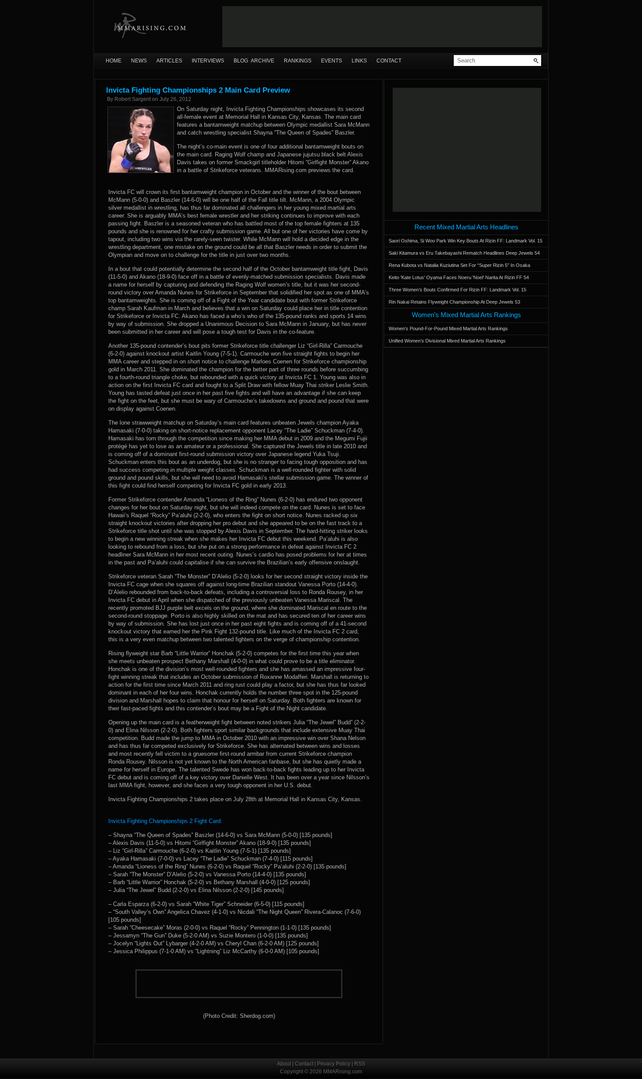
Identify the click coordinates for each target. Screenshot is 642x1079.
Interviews (208, 61)
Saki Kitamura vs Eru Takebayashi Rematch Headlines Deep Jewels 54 (464, 253)
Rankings (297, 61)
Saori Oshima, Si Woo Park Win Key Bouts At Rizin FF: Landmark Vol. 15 (465, 240)
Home (113, 61)
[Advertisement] (382, 26)
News (139, 61)
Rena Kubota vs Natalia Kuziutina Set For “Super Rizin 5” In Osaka (459, 265)
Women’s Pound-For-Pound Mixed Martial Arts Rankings (448, 328)
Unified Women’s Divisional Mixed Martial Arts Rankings (447, 340)
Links (359, 61)
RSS (359, 1064)
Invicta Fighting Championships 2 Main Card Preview (198, 90)
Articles (169, 61)
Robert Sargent (132, 99)
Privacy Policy (333, 1064)
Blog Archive (254, 61)
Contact (388, 61)
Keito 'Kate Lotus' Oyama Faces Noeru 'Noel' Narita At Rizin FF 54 (459, 277)
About (284, 1064)
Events (331, 61)
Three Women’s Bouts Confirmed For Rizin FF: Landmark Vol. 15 (457, 289)
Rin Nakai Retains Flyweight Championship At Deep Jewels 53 (454, 301)
